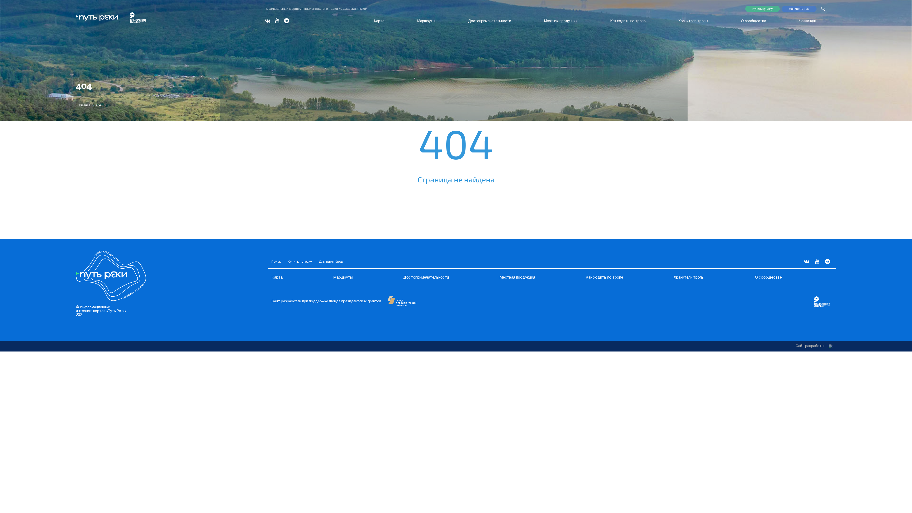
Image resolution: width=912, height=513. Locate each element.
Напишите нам (799, 9)
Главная (84, 105)
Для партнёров (331, 261)
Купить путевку (762, 9)
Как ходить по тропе (628, 21)
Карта (379, 21)
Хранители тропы (693, 21)
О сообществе (753, 21)
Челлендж (807, 21)
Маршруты (426, 21)
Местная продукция (560, 21)
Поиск (276, 261)
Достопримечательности (489, 21)
